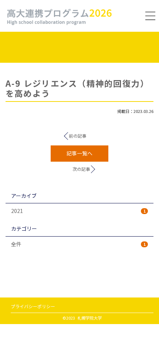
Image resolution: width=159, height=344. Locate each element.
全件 (78, 244)
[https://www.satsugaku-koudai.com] (59, 15)
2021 (78, 210)
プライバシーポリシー (33, 306)
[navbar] (150, 16)
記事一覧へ (79, 153)
